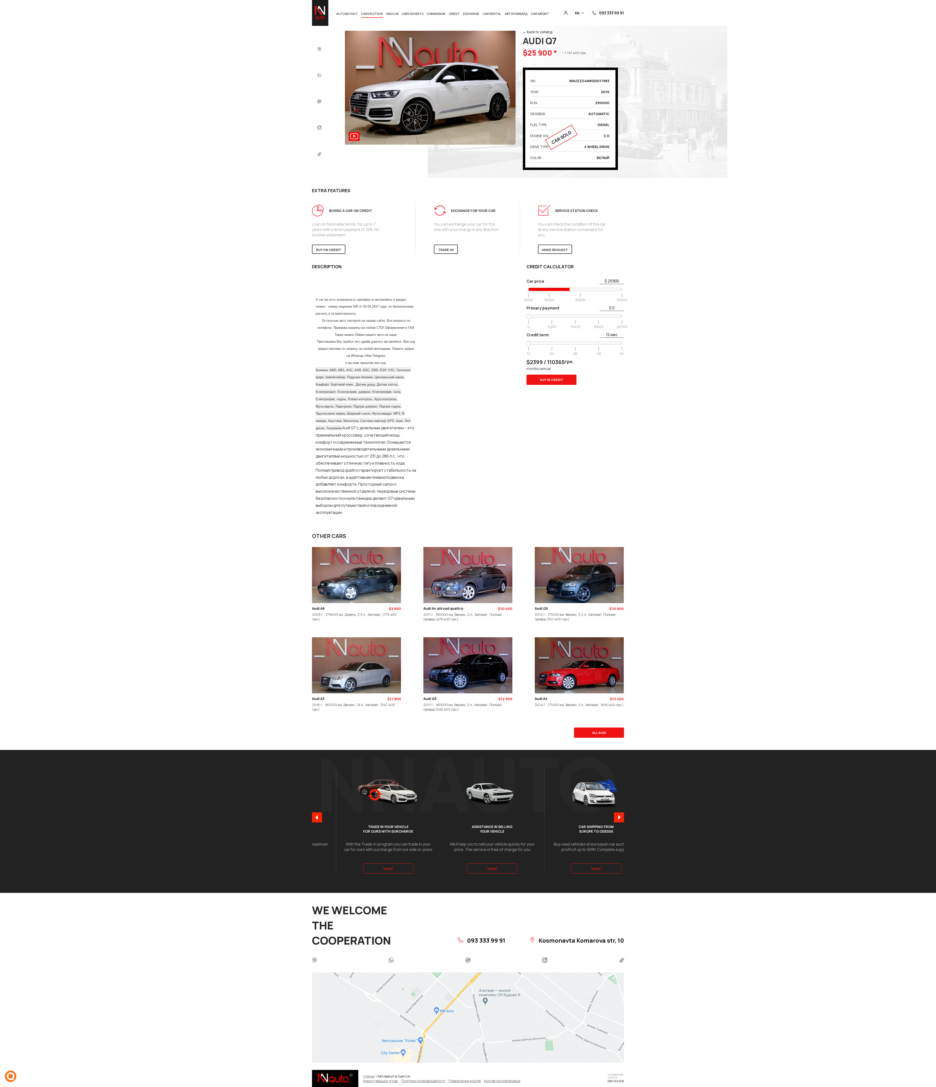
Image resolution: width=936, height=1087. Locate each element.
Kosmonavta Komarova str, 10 (580, 940)
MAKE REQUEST (555, 250)
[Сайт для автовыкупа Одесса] (616, 1078)
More (364, 869)
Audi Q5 (541, 608)
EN (577, 13)
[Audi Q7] (430, 143)
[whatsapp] (319, 75)
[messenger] (319, 102)
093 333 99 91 (611, 13)
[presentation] (317, 817)
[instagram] (319, 128)
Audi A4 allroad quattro (443, 608)
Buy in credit (551, 380)
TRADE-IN (446, 250)
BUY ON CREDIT (328, 250)
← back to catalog (537, 32)
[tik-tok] (319, 154)
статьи (368, 1076)
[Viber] (319, 49)
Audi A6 (318, 608)
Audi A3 (318, 698)
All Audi (599, 732)
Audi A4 (541, 698)
